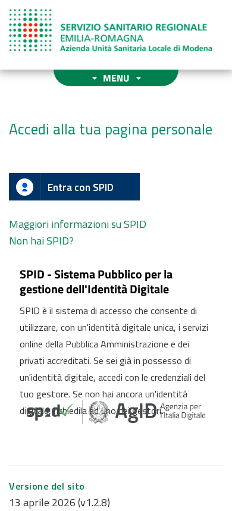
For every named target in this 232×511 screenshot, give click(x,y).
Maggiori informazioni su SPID (77, 224)
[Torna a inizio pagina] (206, 485)
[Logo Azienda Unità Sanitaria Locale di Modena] (111, 30)
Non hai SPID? (41, 241)
